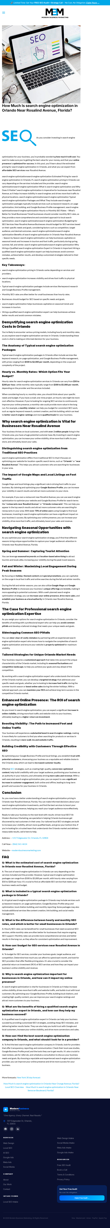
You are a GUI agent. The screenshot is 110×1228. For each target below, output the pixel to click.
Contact (6, 1189)
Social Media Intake (65, 1143)
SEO (12, 769)
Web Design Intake (65, 1138)
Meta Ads (7, 1162)
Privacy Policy (63, 1179)
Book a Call (62, 1170)
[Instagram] (11, 1129)
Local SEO (7, 1148)
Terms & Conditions (65, 1174)
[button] (3, 12)
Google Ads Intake (65, 1152)
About (5, 1180)
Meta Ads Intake (64, 1148)
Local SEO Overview (14, 1087)
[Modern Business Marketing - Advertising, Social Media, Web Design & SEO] (55, 12)
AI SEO (6, 1153)
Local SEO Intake (10, 1202)
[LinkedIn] (18, 1129)
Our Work (7, 1184)
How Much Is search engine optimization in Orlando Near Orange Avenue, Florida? (41, 1083)
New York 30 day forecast (28, 1077)
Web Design (8, 1143)
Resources (63, 1159)
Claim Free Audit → (82, 1198)
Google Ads (8, 1157)
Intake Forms (10, 1196)
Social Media (9, 1167)
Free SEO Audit (64, 1165)
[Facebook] (5, 1129)
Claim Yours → (93, 2)
